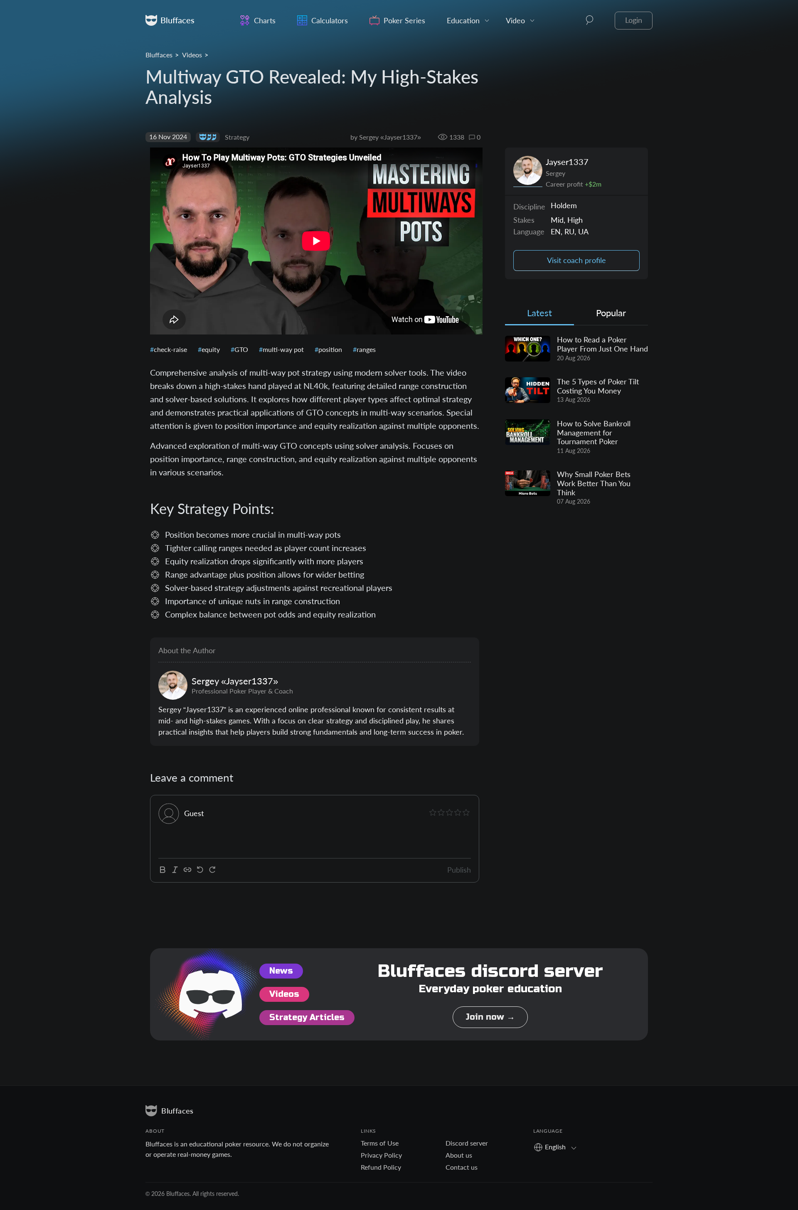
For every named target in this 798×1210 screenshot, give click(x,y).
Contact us (462, 1167)
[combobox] (558, 1146)
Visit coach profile (576, 260)
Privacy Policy (381, 1155)
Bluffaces (158, 55)
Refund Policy (381, 1167)
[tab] (539, 314)
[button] (589, 20)
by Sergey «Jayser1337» (385, 137)
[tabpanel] (576, 421)
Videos (192, 55)
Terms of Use (380, 1143)
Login (633, 20)
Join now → (490, 1017)
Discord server (467, 1143)
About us (459, 1155)
